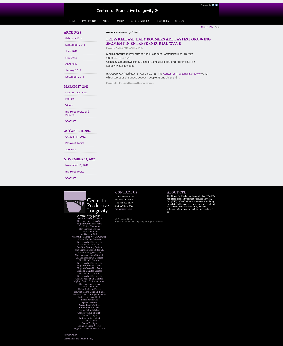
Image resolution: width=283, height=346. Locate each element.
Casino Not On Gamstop (89, 239)
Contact (180, 21)
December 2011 (74, 76)
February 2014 (73, 38)
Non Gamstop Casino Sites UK (89, 250)
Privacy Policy (70, 335)
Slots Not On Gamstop (89, 260)
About (107, 21)
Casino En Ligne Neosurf (89, 326)
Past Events (89, 21)
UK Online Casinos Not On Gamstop (89, 237)
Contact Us (206, 5)
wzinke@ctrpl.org (123, 209)
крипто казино (89, 302)
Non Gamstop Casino (89, 234)
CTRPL (118, 82)
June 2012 (71, 51)
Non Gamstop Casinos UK (89, 221)
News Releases (130, 82)
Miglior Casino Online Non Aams (89, 328)
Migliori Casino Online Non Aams (89, 281)
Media (120, 21)
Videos (69, 105)
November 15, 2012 (77, 165)
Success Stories (140, 21)
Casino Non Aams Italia (89, 244)
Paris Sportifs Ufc (89, 299)
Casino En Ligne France (89, 252)
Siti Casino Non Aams (89, 226)
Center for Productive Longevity (182, 73)
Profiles (69, 98)
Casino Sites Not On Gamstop (89, 279)
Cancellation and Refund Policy (78, 338)
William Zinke (137, 48)
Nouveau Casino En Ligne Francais (89, 294)
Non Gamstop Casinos (89, 229)
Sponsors (70, 120)
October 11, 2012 (75, 136)
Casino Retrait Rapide (89, 307)
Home (72, 21)
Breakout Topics (74, 143)
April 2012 (71, 63)
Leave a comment (146, 82)
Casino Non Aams (89, 231)
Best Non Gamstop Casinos (89, 218)
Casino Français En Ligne (89, 313)
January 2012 (73, 70)
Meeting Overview (76, 92)
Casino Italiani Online (89, 305)
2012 (210, 27)
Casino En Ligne (89, 315)
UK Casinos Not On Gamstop (89, 242)
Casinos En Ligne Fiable (89, 297)
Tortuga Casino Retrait (89, 318)
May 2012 (71, 57)
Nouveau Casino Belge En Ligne (89, 292)
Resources (162, 21)
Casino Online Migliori (89, 310)
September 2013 (75, 44)
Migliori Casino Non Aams (89, 223)
